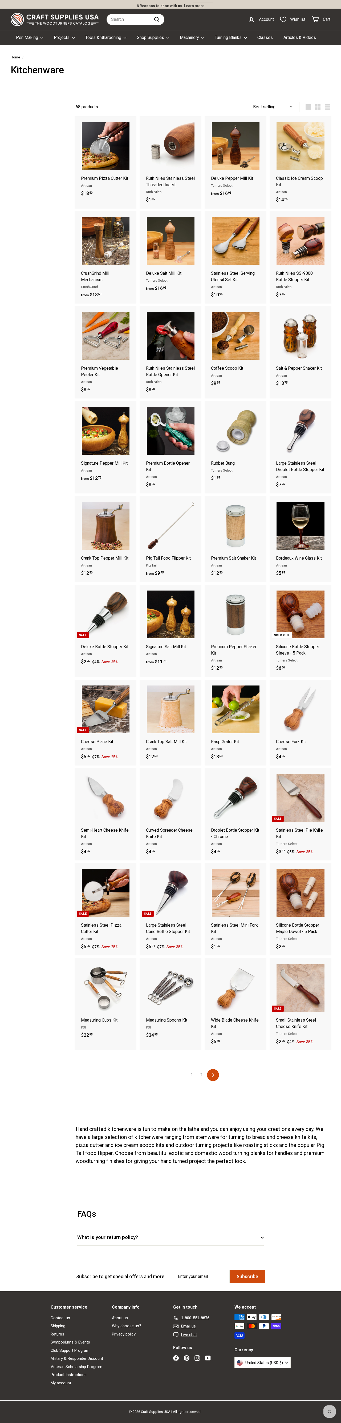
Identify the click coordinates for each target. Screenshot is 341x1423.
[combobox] (135, 19)
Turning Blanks (229, 37)
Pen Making (27, 37)
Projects (62, 37)
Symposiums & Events (70, 1342)
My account (61, 1383)
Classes (265, 37)
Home (15, 57)
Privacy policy (124, 1334)
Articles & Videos (299, 37)
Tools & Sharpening (103, 37)
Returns (57, 1334)
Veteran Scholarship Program (76, 1366)
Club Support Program (70, 1350)
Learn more (194, 4)
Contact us (60, 1318)
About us (120, 1318)
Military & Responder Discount (77, 1358)
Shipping (58, 1326)
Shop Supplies (151, 37)
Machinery (190, 37)
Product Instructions (69, 1374)
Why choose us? (126, 1326)
